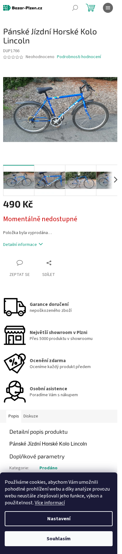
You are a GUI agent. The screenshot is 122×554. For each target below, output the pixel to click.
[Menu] (108, 8)
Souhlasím (59, 538)
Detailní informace (20, 245)
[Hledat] (75, 8)
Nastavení (58, 518)
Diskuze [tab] (30, 416)
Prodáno (48, 468)
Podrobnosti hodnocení (79, 57)
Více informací (50, 502)
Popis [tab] (13, 416)
